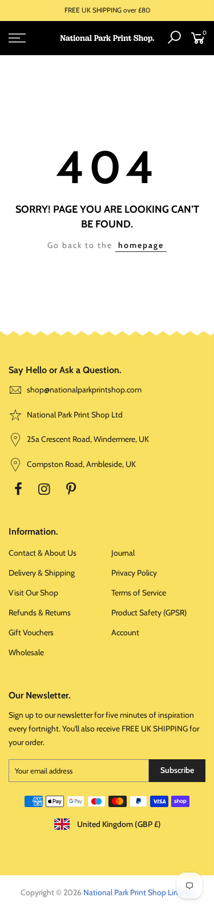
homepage (141, 245)
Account (125, 632)
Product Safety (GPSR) (149, 612)
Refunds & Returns (40, 612)
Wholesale (26, 652)
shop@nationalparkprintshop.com (84, 389)
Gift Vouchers (31, 632)
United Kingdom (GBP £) (118, 824)
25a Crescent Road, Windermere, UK (87, 439)
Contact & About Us (42, 553)
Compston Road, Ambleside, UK (80, 464)
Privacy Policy (134, 573)
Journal (123, 553)
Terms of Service (138, 593)
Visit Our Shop (33, 593)
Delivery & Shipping (42, 573)
